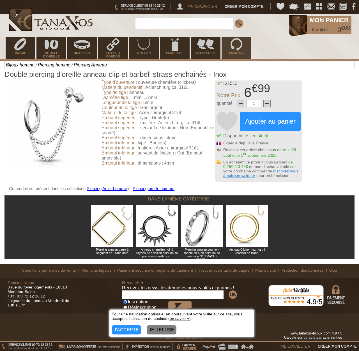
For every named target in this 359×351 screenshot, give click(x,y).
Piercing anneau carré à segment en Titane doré (112, 251)
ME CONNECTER (202, 6)
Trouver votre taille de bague (224, 270)
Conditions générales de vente (49, 270)
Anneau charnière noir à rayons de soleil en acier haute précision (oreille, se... (157, 253)
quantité (225, 103)
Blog (333, 270)
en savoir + (179, 318)
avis (309, 337)
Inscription (138, 301)
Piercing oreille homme (153, 188)
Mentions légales (97, 270)
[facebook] (354, 6)
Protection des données (303, 270)
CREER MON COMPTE (244, 6)
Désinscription (142, 307)
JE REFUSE (161, 329)
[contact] (331, 6)
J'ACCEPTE (126, 329)
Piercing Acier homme (107, 188)
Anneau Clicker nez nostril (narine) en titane (247, 251)
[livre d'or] (343, 6)
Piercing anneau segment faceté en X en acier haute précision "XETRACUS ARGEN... (202, 254)
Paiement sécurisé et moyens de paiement (155, 270)
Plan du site (265, 270)
